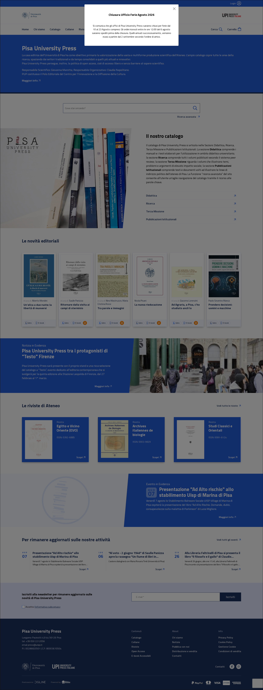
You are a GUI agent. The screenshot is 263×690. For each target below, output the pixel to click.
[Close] (174, 9)
